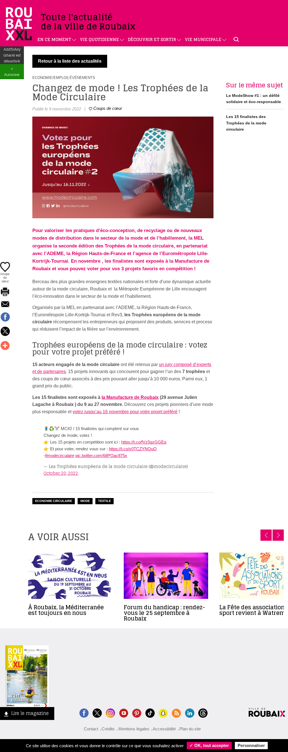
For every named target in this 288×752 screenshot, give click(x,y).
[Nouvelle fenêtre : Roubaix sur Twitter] (97, 712)
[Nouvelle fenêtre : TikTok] (150, 712)
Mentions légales (133, 728)
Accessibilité (164, 728)
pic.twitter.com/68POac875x (101, 455)
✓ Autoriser (12, 72)
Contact (91, 728)
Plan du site (190, 728)
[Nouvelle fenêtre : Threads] (203, 712)
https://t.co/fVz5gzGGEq (143, 442)
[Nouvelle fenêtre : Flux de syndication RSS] (176, 712)
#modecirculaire (59, 455)
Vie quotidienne (99, 39)
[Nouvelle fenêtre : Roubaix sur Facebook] (84, 712)
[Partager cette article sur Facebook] (5, 317)
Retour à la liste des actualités (70, 61)
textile (104, 501)
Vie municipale (203, 39)
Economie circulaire (53, 501)
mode (85, 501)
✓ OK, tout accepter (209, 745)
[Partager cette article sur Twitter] (5, 332)
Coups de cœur (5, 277)
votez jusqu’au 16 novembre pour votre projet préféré (125, 411)
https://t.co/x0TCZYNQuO (133, 448)
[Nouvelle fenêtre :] (123, 712)
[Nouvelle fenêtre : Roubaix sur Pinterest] (136, 712)
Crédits (108, 728)
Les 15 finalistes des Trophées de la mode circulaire (246, 122)
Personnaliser (251, 745)
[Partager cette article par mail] (5, 304)
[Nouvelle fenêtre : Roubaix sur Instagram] (110, 712)
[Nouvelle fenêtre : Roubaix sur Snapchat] (163, 712)
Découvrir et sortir (152, 39)
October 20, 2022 (61, 473)
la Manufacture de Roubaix (130, 397)
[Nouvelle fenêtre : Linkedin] (189, 712)
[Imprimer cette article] (5, 292)
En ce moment (54, 39)
